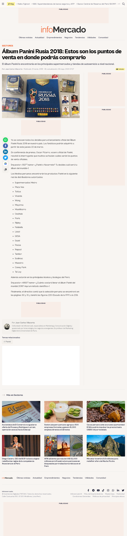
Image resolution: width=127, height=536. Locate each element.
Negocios (68, 37)
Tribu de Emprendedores (93, 494)
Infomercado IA (76, 494)
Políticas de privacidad (101, 496)
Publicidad (121, 494)
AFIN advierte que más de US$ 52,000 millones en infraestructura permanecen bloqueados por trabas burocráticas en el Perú (62, 462)
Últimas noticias (25, 37)
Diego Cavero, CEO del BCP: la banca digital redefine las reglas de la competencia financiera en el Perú (20, 461)
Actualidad (39, 37)
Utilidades (91, 37)
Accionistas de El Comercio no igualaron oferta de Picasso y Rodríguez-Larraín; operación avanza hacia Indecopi (19, 427)
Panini (8, 342)
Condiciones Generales (82, 496)
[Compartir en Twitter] (5, 157)
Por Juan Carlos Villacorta (12, 69)
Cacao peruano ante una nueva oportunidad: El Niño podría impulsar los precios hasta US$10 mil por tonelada (106, 427)
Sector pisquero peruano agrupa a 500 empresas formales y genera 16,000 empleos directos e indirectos (61, 427)
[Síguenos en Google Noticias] (5, 163)
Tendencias (80, 37)
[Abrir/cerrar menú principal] (2, 3)
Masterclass (109, 494)
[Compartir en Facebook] (5, 145)
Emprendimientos (54, 37)
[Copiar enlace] (5, 169)
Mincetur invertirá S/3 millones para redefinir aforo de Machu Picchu (102, 460)
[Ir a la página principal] (63, 29)
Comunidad (103, 37)
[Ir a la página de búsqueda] (123, 3)
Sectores (7, 45)
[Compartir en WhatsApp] (5, 139)
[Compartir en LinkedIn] (5, 151)
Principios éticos (118, 496)
